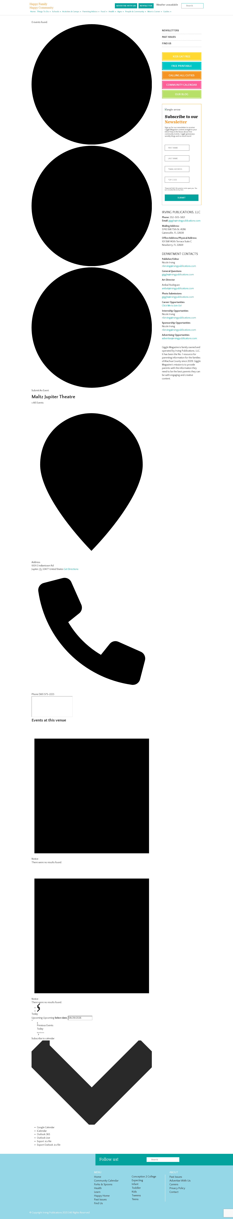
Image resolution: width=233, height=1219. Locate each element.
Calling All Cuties (181, 75)
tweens (136, 1195)
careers (173, 1184)
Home (33, 11)
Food (103, 11)
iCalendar (42, 1131)
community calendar (106, 1180)
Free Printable (181, 66)
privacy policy (177, 1188)
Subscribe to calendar (43, 1038)
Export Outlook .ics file (48, 1145)
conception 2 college (144, 1176)
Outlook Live (43, 1138)
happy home (102, 1195)
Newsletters (170, 30)
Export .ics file (44, 1141)
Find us (166, 43)
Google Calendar (45, 1127)
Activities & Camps (71, 11)
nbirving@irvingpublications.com (179, 266)
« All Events (38, 402)
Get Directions (71, 569)
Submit (182, 197)
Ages (119, 11)
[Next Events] (38, 1009)
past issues (100, 1199)
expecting (137, 1180)
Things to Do (43, 11)
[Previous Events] (38, 1006)
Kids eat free (181, 56)
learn (97, 1192)
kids (134, 1191)
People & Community (135, 11)
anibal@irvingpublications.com (178, 288)
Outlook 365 (43, 1134)
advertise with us (180, 1180)
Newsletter (146, 6)
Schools (56, 11)
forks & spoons (103, 1184)
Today (35, 1014)
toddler (136, 1187)
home (97, 1176)
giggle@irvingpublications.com (184, 220)
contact (173, 1192)
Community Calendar (181, 84)
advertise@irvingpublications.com (179, 338)
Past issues (169, 37)
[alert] (92, 794)
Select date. (61, 1018)
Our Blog (181, 94)
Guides (166, 11)
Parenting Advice (90, 11)
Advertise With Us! (126, 6)
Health (112, 11)
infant (135, 1184)
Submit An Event (40, 390)
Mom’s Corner (154, 11)
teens (135, 1199)
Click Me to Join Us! (172, 305)
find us (98, 1203)
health (98, 1188)
